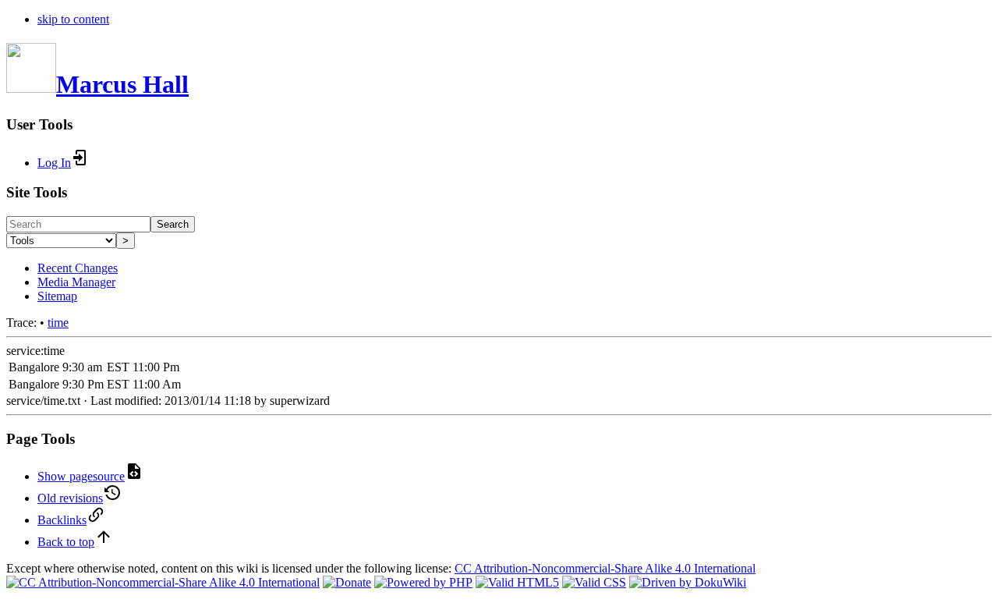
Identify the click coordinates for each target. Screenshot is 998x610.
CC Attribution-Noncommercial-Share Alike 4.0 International (605, 568)
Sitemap (57, 296)
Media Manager (76, 282)
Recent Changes (77, 268)
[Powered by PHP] (423, 582)
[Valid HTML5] (517, 582)
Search (173, 224)
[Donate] (347, 582)
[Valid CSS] (594, 582)
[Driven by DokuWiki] (687, 582)
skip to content (73, 19)
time (58, 322)
